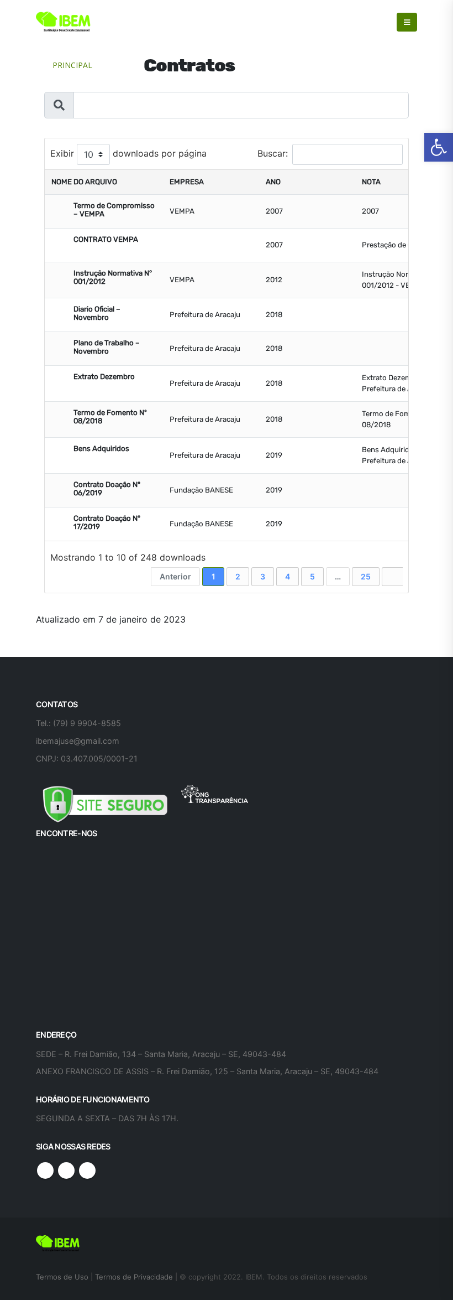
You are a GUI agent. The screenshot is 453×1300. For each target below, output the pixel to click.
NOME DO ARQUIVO (84, 182)
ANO (273, 182)
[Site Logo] (63, 22)
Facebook (45, 1170)
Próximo (393, 576)
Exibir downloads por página (128, 153)
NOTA (371, 182)
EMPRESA (187, 182)
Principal (72, 65)
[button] (438, 147)
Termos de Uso (63, 1276)
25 (366, 576)
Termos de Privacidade (134, 1276)
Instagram (87, 1170)
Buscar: (272, 153)
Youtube (66, 1170)
